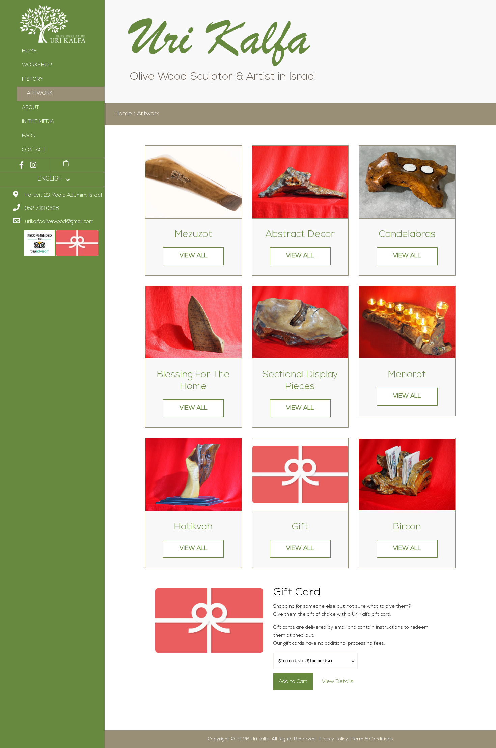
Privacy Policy (333, 739)
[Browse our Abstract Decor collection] (300, 182)
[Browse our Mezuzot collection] (193, 182)
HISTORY (32, 79)
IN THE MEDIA (38, 121)
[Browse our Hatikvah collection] (193, 474)
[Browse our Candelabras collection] (407, 182)
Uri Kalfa (260, 739)
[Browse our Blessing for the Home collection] (193, 322)
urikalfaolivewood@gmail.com (59, 221)
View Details (337, 681)
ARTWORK (40, 93)
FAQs (28, 136)
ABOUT (30, 107)
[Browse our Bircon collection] (407, 474)
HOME (29, 51)
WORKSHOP (37, 65)
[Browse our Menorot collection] (407, 322)
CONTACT (34, 150)
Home (123, 114)
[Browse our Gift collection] (300, 474)
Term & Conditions (372, 739)
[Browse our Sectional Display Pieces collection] (300, 322)
